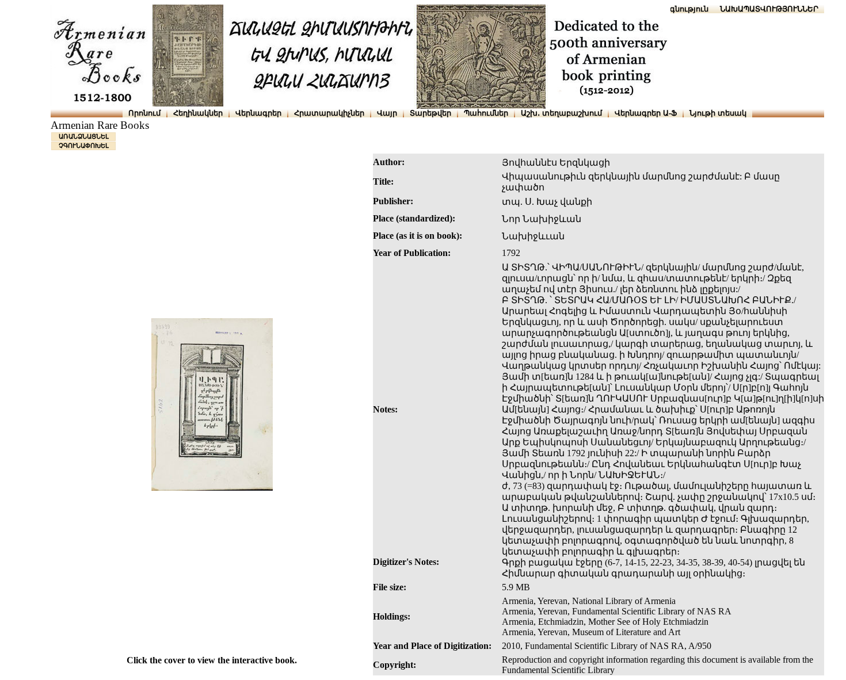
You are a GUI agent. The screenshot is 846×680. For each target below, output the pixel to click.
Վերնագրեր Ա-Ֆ (646, 113)
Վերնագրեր (258, 113)
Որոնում (144, 113)
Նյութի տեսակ (717, 113)
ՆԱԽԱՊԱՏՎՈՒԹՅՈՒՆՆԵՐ (769, 9)
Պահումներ (486, 113)
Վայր (387, 113)
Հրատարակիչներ (329, 113)
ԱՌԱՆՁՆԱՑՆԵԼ (84, 136)
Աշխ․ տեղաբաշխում (561, 113)
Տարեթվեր (430, 113)
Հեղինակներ (198, 113)
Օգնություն (686, 9)
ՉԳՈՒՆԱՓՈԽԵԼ (84, 145)
